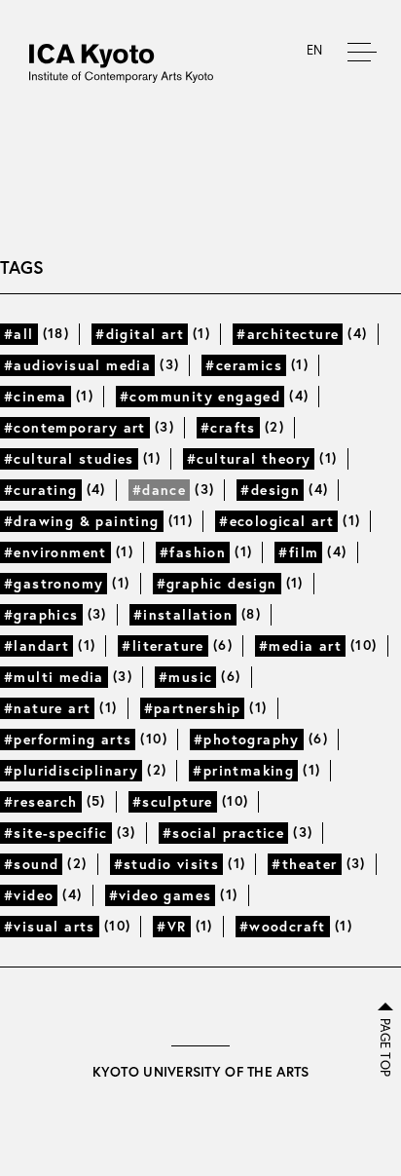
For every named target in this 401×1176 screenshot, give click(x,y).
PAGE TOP (385, 1047)
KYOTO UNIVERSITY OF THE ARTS (201, 1072)
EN (315, 49)
